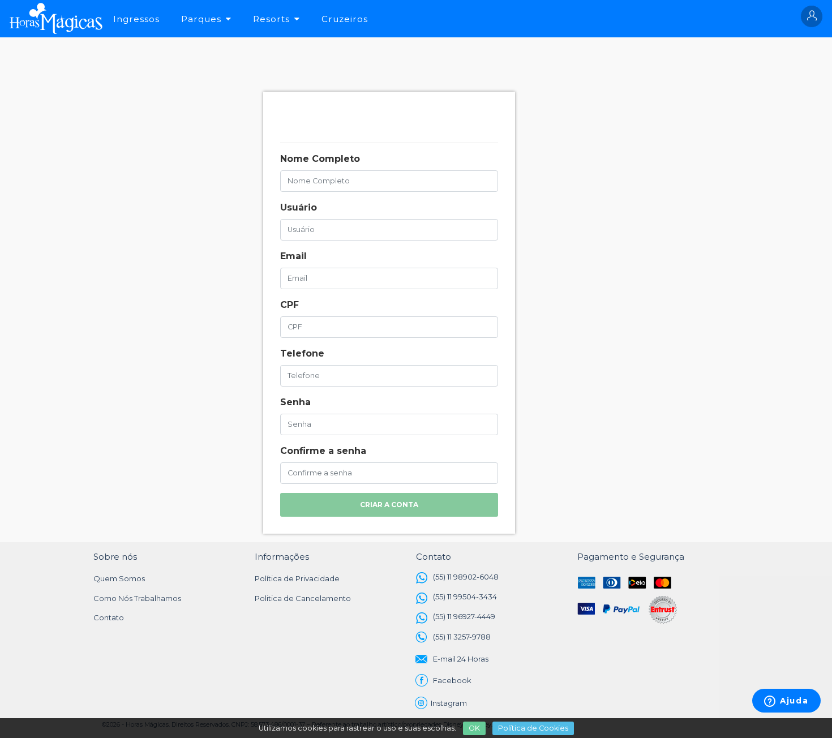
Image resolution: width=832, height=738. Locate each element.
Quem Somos (119, 578)
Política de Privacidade (297, 578)
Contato (108, 617)
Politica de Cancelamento (303, 598)
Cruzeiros (344, 19)
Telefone (302, 353)
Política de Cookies (533, 728)
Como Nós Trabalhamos (137, 598)
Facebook (452, 680)
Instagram (450, 702)
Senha (295, 402)
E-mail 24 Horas (460, 658)
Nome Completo (320, 158)
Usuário (298, 207)
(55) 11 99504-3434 (465, 596)
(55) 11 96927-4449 (464, 616)
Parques (201, 19)
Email (293, 256)
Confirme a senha (323, 450)
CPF (289, 304)
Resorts (271, 19)
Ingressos (136, 19)
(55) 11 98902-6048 (466, 576)
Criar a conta (389, 504)
